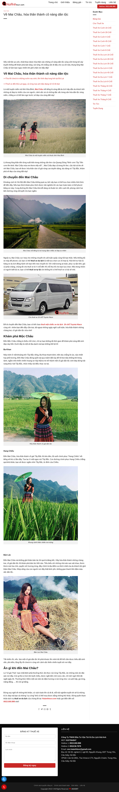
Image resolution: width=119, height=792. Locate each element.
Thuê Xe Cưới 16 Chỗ (102, 28)
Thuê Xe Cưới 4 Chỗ (101, 37)
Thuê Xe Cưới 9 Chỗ (101, 50)
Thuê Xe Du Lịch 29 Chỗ (103, 59)
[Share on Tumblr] (50, 709)
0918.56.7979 (75, 746)
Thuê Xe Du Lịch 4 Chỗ (102, 68)
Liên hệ (112, 2)
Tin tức (89, 2)
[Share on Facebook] (39, 709)
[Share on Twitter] (42, 709)
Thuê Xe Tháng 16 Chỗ (102, 86)
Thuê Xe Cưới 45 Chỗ (102, 41)
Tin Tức (6, 11)
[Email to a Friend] (45, 709)
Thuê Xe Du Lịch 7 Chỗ (102, 77)
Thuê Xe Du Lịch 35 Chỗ (103, 64)
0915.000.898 (75, 743)
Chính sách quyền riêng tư (43, 785)
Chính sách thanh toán (62, 785)
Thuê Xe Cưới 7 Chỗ (101, 46)
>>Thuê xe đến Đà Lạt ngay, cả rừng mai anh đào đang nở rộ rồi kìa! (31, 84)
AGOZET (74, 789)
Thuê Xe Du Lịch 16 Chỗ (103, 55)
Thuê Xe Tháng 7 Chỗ (102, 95)
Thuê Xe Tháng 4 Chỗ (102, 91)
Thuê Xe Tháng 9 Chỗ (102, 99)
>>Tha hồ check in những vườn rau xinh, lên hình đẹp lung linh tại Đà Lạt (33, 78)
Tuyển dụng (100, 2)
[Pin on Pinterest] (47, 709)
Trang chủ (53, 2)
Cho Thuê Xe (98, 23)
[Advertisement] (44, 43)
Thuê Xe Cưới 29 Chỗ (102, 32)
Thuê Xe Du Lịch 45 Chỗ (103, 73)
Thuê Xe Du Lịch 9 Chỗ (102, 81)
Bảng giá (77, 2)
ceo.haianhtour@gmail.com (79, 749)
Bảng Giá (97, 19)
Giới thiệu (65, 2)
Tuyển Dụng (98, 108)
